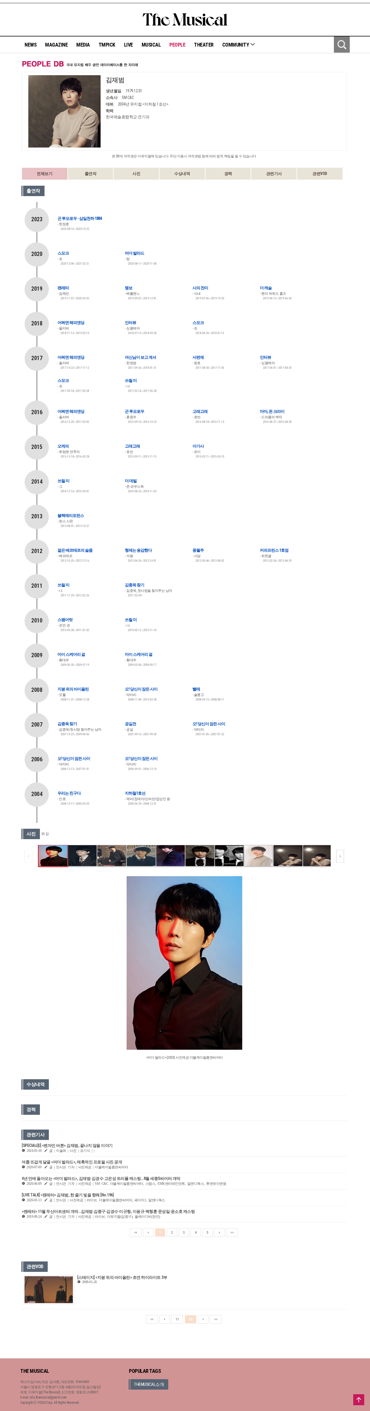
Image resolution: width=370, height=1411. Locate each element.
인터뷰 (130, 322)
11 (177, 1319)
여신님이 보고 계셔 (140, 357)
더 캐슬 (266, 287)
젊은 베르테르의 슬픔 (75, 550)
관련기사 (274, 173)
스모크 (63, 253)
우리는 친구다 (69, 793)
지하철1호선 (135, 793)
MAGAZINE (56, 45)
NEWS (30, 45)
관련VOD (319, 173)
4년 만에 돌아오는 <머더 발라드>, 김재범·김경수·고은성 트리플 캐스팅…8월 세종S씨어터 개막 (101, 1178)
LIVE (128, 45)
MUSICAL (151, 45)
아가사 (198, 446)
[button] (340, 856)
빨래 (196, 689)
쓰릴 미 (131, 380)
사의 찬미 (200, 287)
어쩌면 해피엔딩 (71, 322)
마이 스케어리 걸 (71, 654)
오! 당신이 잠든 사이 (141, 689)
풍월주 (198, 550)
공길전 (130, 723)
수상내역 (182, 173)
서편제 (198, 357)
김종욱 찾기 (134, 585)
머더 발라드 (134, 253)
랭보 (128, 287)
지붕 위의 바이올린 (73, 689)
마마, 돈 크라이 (272, 411)
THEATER (204, 45)
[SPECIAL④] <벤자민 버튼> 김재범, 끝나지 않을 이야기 (67, 1145)
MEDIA (83, 45)
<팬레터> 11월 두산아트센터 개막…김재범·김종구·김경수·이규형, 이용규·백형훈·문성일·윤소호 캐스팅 (108, 1211)
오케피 (63, 446)
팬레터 (63, 287)
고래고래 (200, 411)
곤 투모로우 (134, 411)
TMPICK (107, 45)
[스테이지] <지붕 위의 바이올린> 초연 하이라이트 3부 (122, 1277)
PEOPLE (177, 45)
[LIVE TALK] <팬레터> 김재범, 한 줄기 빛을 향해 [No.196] (68, 1195)
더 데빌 (131, 480)
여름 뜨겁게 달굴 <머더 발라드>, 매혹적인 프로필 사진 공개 (72, 1162)
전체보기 (44, 173)
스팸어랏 (65, 619)
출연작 (91, 173)
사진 (136, 173)
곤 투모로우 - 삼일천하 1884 (80, 218)
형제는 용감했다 (138, 550)
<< (135, 1233)
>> (232, 1233)
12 (190, 1319)
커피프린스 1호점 (274, 550)
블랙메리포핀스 (71, 515)
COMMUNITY (236, 45)
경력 (228, 173)
